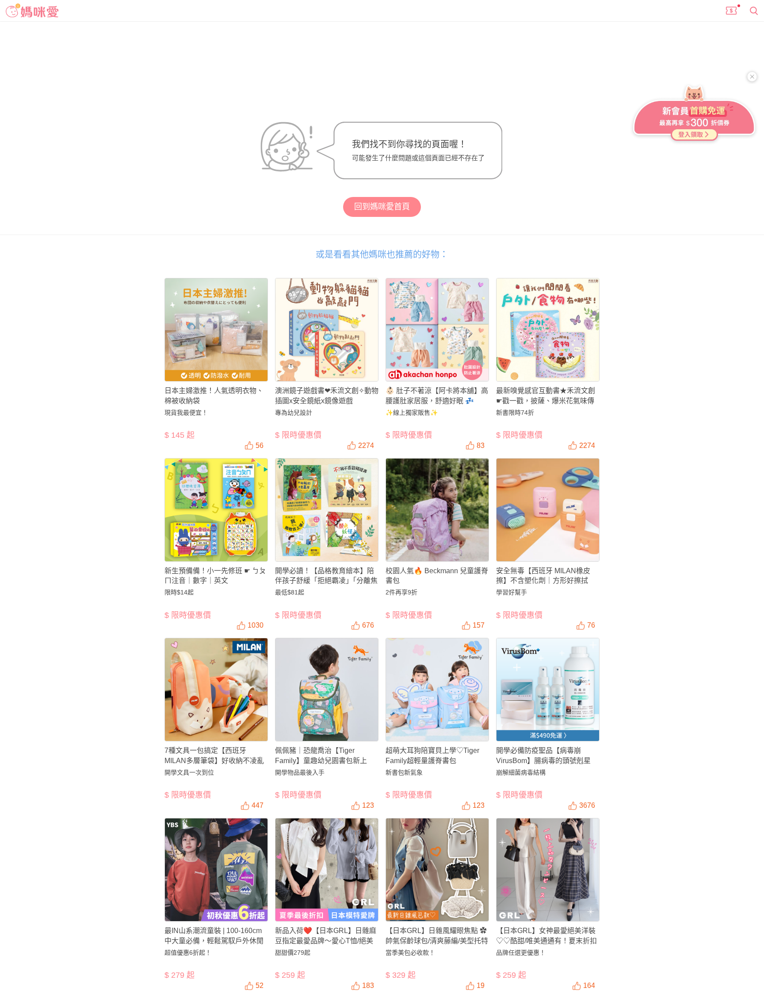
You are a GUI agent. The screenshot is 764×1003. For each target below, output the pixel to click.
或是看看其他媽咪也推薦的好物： (382, 254)
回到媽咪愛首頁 (382, 206)
